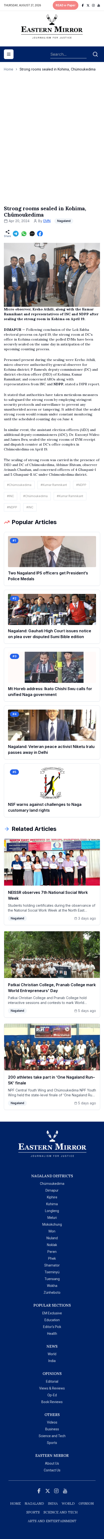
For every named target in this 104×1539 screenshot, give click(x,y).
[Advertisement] (52, 143)
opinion (86, 1503)
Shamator (52, 1265)
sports (33, 1512)
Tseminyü (52, 1272)
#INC (10, 496)
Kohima (52, 1204)
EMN (47, 221)
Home (8, 69)
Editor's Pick (52, 1327)
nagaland (34, 1503)
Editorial (52, 1381)
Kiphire (52, 1197)
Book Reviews (52, 1402)
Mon (52, 1231)
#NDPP (81, 485)
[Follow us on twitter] (88, 5)
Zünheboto (52, 1292)
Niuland (52, 1238)
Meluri (52, 1218)
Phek (52, 1258)
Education (52, 1320)
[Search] (95, 54)
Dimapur (52, 1190)
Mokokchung (52, 1224)
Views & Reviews (52, 1388)
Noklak (52, 1245)
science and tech (61, 1512)
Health (52, 1334)
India (52, 1361)
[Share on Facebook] (40, 234)
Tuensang (52, 1279)
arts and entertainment (52, 1521)
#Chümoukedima (19, 485)
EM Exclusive (52, 1313)
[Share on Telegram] (16, 234)
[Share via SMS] (32, 234)
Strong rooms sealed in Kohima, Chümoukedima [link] (58, 69)
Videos (52, 1422)
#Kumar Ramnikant (54, 485)
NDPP (58, 384)
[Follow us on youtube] (98, 5)
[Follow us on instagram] (93, 5)
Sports (52, 1443)
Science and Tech (52, 1436)
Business (52, 1429)
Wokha (52, 1286)
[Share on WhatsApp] (24, 233)
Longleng (52, 1211)
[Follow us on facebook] (82, 5)
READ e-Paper (65, 5)
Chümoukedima (52, 1184)
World (52, 1354)
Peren (52, 1252)
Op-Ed (52, 1395)
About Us (52, 1463)
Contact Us (52, 1470)
